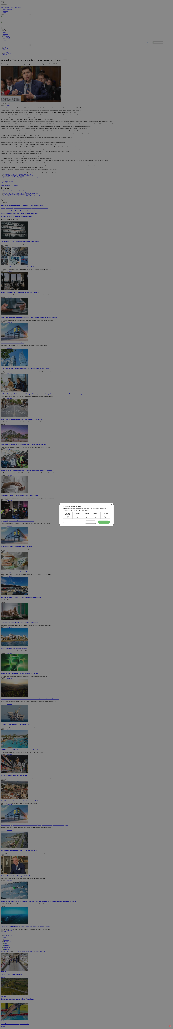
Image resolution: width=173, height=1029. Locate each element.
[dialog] (86, 514)
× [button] (111, 504)
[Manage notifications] (170, 1026)
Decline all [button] (91, 522)
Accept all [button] (104, 522)
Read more (86, 510)
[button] (67, 522)
